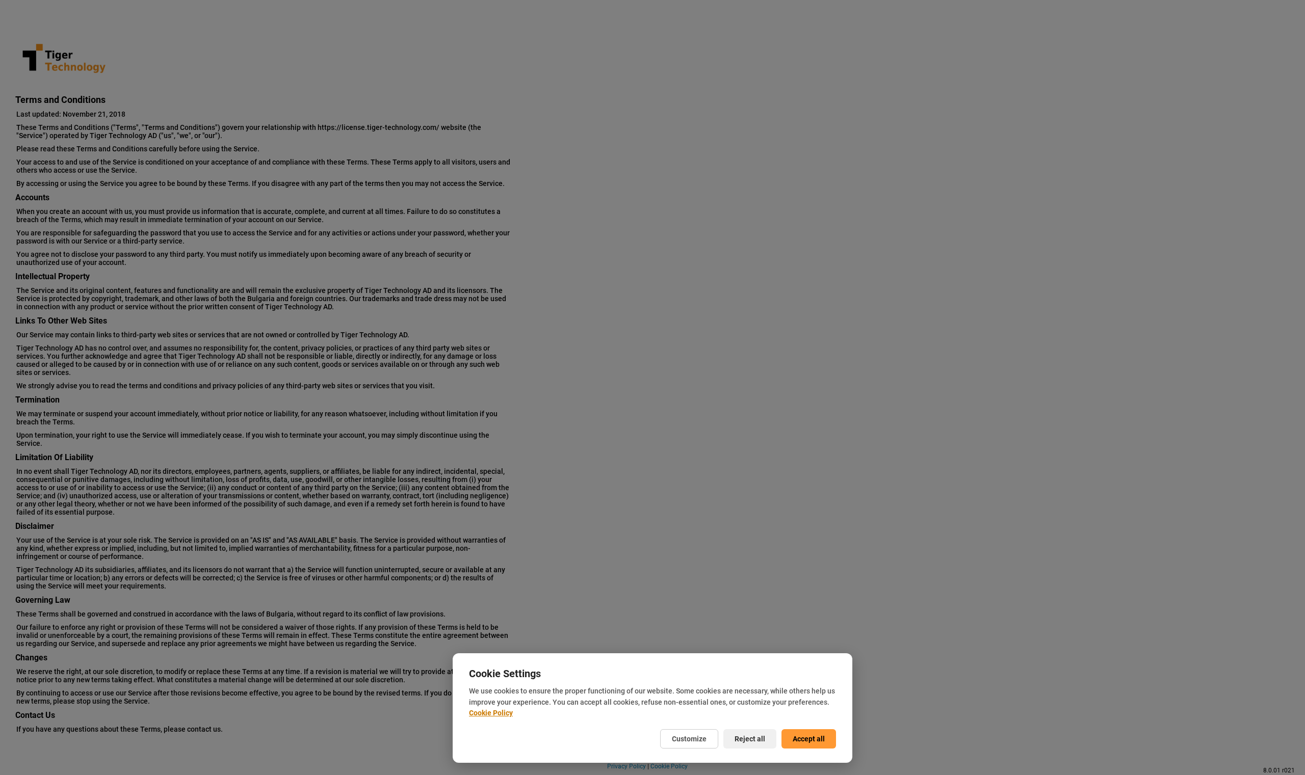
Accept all (809, 739)
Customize (689, 739)
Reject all (750, 739)
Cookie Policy (491, 713)
